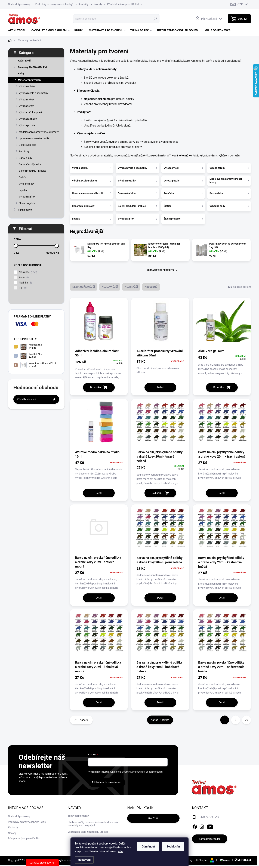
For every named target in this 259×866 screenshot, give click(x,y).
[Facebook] (194, 826)
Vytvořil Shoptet (199, 860)
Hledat (154, 18)
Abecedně (151, 286)
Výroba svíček (26, 99)
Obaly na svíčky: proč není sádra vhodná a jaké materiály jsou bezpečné (93, 824)
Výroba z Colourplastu (31, 112)
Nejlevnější (110, 286)
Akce (23, 277)
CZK (240, 4)
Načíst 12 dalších (160, 720)
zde (120, 851)
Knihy (21, 73)
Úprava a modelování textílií (34, 138)
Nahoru (84, 720)
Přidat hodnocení (26, 399)
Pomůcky (24, 151)
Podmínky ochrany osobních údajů (54, 4)
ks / (153, 818)
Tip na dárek (25, 209)
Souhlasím (173, 846)
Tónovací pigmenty (78, 815)
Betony (81, 69)
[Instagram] (201, 826)
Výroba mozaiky (28, 119)
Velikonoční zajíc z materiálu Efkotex (88, 831)
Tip (22, 287)
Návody (98, 4)
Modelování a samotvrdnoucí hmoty (39, 132)
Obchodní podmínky (19, 4)
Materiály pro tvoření (29, 80)
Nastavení (84, 859)
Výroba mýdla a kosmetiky (33, 93)
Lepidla (23, 190)
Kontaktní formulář (209, 838)
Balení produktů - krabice (32, 170)
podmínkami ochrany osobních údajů (142, 771)
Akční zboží (24, 60)
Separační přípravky (30, 164)
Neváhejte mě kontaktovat (187, 155)
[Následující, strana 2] (235, 720)
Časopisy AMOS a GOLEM (32, 67)
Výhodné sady (27, 183)
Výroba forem (26, 105)
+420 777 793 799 (209, 817)
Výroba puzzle (27, 125)
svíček (101, 133)
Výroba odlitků (27, 86)
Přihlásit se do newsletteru (106, 782)
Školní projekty (27, 203)
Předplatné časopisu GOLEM (123, 4)
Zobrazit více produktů (160, 270)
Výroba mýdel (85, 133)
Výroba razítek (27, 196)
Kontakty (83, 4)
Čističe (22, 177)
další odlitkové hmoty (102, 69)
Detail (160, 387)
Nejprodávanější (83, 286)
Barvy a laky (25, 157)
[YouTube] (210, 826)
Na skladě (27, 272)
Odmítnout (148, 846)
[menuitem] (18, 30)
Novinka (25, 282)
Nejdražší (131, 286)
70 (246, 720)
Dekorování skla (27, 144)
